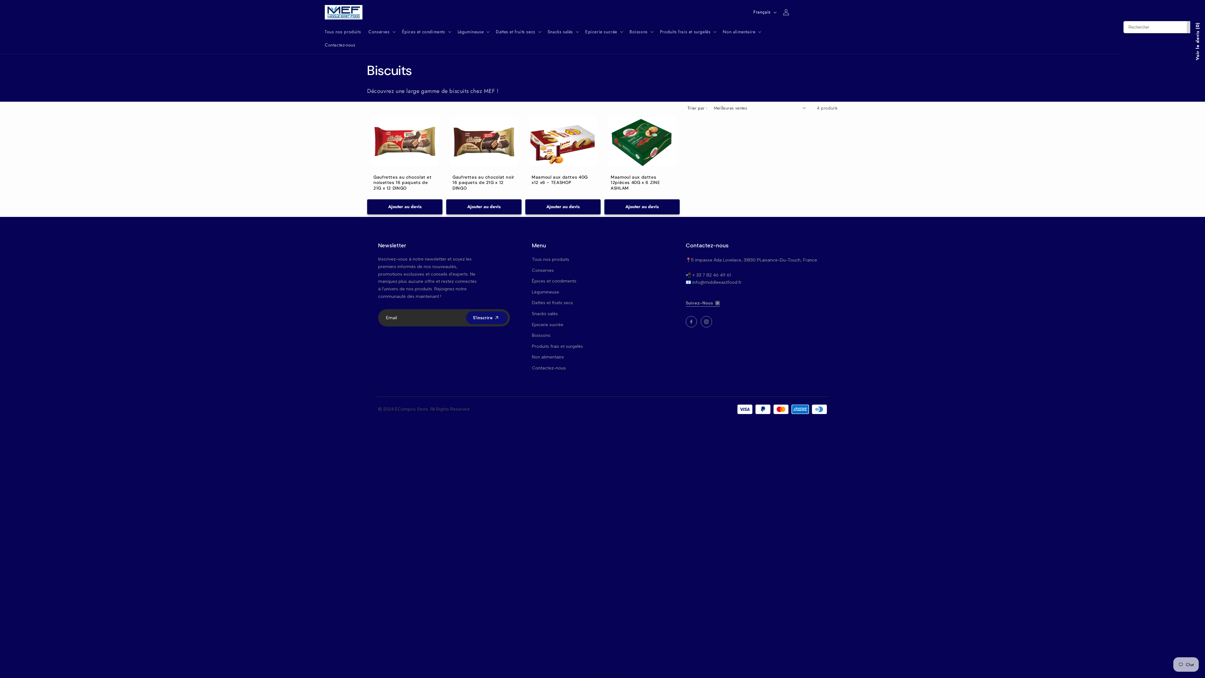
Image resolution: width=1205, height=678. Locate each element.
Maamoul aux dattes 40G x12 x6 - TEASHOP (560, 180)
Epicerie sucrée (547, 324)
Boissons (541, 335)
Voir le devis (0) (1197, 41)
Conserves (543, 270)
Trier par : (697, 108)
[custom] (691, 321)
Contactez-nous (549, 368)
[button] (381, 31)
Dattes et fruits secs (552, 302)
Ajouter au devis (404, 206)
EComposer (610, 673)
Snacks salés (545, 313)
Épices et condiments (554, 281)
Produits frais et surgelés (557, 346)
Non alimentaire (548, 357)
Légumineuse (545, 292)
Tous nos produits (550, 259)
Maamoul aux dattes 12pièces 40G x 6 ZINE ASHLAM (635, 183)
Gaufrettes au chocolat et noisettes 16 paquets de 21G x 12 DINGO (402, 183)
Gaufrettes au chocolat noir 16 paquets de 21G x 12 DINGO (483, 183)
